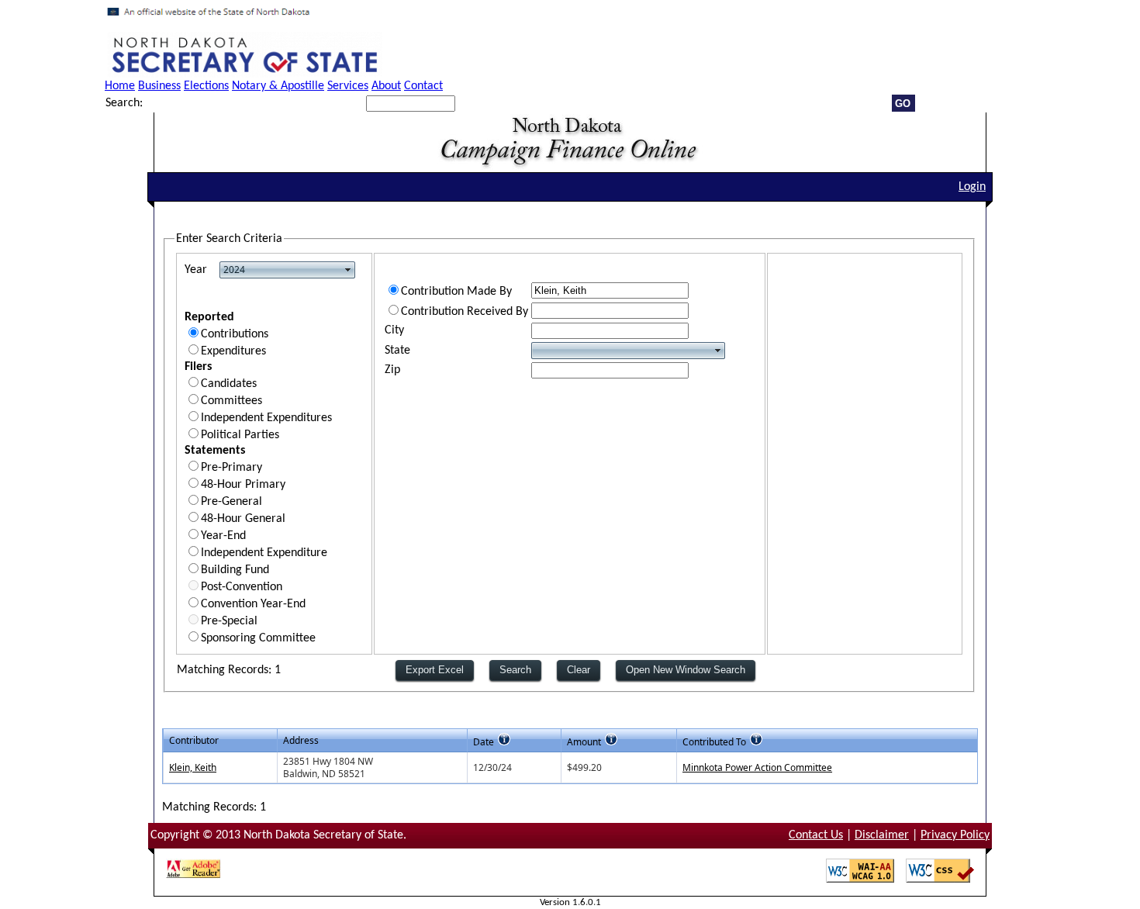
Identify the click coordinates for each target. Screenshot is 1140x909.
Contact (423, 86)
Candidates (229, 384)
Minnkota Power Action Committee (757, 767)
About (386, 86)
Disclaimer (882, 835)
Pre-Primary (231, 467)
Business (159, 86)
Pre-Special (229, 621)
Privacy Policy (955, 835)
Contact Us (816, 835)
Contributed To (714, 741)
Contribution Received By (464, 312)
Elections (206, 86)
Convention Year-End (253, 604)
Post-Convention (241, 587)
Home (120, 86)
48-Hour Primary (243, 485)
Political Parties (240, 435)
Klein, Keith (192, 767)
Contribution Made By (456, 291)
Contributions (234, 334)
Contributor (194, 740)
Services (347, 86)
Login (972, 187)
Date (483, 741)
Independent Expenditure (264, 553)
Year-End (223, 536)
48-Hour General (243, 519)
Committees (231, 401)
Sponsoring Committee (258, 638)
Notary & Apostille (278, 86)
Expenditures (233, 351)
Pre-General (231, 502)
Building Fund (235, 570)
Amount (584, 741)
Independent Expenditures (266, 418)
